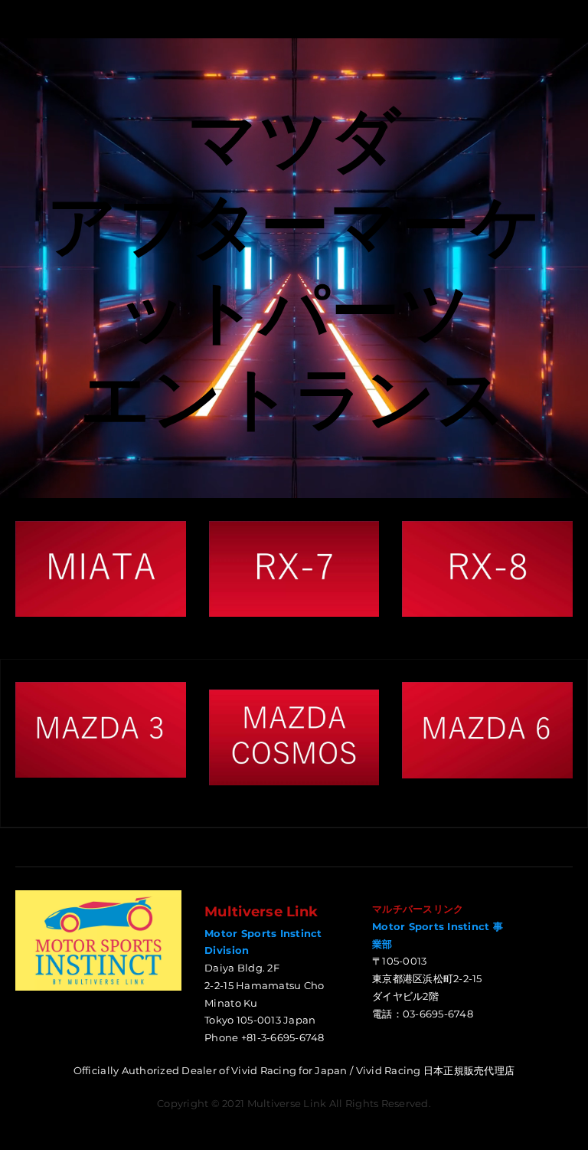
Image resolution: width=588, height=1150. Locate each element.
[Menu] (26, 19)
